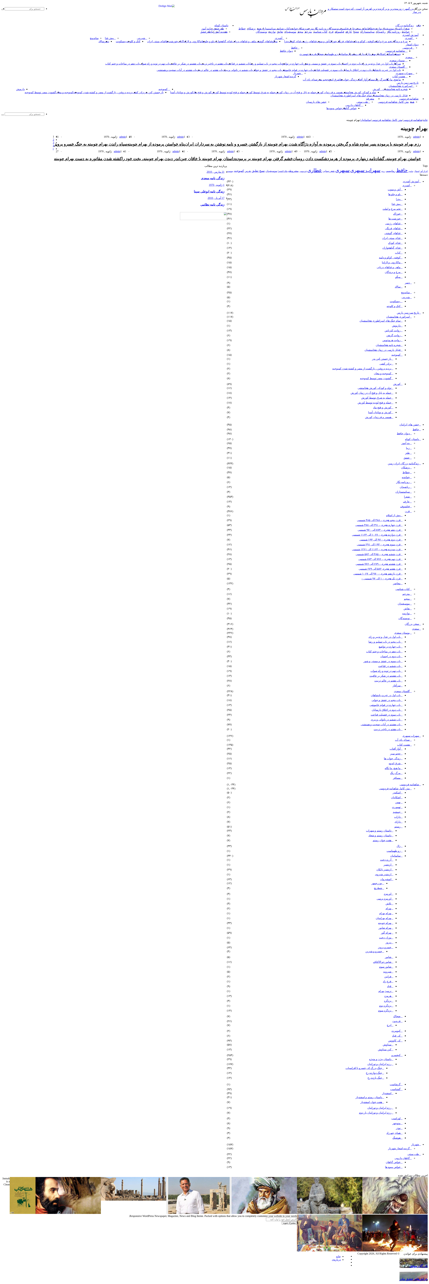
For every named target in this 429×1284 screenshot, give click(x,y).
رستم (355, 54)
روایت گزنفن (393, 335)
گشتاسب (395, 1089)
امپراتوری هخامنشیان (400, 86)
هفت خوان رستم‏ (382, 840)
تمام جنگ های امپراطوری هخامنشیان (351, 95)
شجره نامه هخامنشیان (395, 89)
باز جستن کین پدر (154, 92)
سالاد (101, 41)
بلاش (388, 903)
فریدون (312, 54)
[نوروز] (329, 1250)
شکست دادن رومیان (310, 158)
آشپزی (408, 38)
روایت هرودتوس (391, 340)
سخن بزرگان (412, 624)
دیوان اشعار (412, 44)
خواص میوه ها (334, 108)
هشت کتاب (398, 76)
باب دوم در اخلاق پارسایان (356, 70)
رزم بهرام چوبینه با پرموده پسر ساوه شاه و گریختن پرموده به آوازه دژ (363, 144)
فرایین (387, 976)
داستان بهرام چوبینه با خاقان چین (207, 158)
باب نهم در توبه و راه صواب (155, 63)
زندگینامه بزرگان (404, 25)
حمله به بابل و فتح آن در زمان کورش (295, 92)
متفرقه (370, 98)
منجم (358, 28)
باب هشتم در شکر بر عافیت (185, 63)
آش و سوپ (323, 41)
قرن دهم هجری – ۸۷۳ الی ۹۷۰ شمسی (379, 529)
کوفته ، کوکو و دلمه (363, 41)
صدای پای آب (310, 79)
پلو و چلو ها (208, 41)
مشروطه (293, 171)
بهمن (398, 802)
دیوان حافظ (286, 50)
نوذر (398, 1128)
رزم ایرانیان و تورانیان (379, 1064)
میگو (398, 277)
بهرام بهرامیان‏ (383, 918)
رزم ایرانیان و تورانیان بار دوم (375, 1112)
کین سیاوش (384, 1049)
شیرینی (141, 38)
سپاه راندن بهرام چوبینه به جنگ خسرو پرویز (90, 144)
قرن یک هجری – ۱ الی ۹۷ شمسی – (381, 578)
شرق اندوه (334, 79)
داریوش (20, 89)
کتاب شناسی (282, 28)
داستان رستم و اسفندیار (369, 1097)
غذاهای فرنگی (344, 41)
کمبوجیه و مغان (64, 92)
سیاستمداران (268, 28)
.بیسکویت (121, 41)
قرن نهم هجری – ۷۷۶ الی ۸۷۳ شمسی (379, 559)
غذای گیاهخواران (223, 41)
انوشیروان (385, 879)
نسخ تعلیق (258, 171)
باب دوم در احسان (351, 63)
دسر (407, 282)
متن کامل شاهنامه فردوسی (393, 101)
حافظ (294, 47)
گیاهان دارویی (353, 105)
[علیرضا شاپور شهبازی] (199, 1213)
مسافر (371, 79)
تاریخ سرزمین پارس (407, 83)
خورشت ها (172, 41)
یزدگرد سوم (384, 1010)
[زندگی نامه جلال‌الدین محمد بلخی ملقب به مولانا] (264, 1213)
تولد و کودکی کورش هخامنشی (359, 92)
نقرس (248, 171)
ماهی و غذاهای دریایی (244, 41)
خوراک (333, 41)
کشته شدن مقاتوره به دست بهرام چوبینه (88, 158)
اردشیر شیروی (383, 874)
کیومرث (396, 1030)
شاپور (388, 957)
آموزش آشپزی (410, 35)
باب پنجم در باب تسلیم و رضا (266, 63)
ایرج (389, 1025)
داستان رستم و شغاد (380, 835)
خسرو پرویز (384, 947)
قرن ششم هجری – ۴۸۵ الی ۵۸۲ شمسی (378, 554)
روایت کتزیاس (393, 330)
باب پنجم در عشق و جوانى (267, 70)
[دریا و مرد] (23, 1213)
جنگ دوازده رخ (374, 1073)
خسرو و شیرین (373, 951)
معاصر (397, 583)
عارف (351, 28)
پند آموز (205, 28)
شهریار (297, 73)
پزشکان (302, 28)
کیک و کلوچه (133, 41)
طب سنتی (362, 101)
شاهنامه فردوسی (395, 50)
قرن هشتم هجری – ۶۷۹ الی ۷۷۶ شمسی (378, 564)
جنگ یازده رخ (374, 1077)
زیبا (408, 448)
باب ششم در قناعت (238, 63)
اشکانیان (380, 54)
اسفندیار (386, 1093)
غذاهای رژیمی (309, 41)
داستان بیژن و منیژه (380, 1059)
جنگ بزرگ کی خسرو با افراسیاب (364, 1068)
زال (398, 846)
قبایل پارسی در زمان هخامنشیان (390, 95)
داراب (367, 54)
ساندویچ (94, 38)
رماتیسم (390, 171)
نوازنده (378, 28)
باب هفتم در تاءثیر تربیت (214, 63)
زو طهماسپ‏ (330, 54)
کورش (376, 89)
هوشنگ (396, 1137)
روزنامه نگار (320, 28)
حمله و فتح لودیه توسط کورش (228, 92)
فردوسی (407, 47)
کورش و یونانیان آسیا (181, 92)
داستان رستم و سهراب (378, 830)
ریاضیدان (399, 28)
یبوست (230, 171)
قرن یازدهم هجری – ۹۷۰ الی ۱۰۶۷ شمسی (377, 573)
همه (259, 28)
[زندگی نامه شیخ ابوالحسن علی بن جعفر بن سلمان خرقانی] (329, 1213)
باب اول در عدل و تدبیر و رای (377, 63)
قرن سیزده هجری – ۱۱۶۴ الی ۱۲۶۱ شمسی (376, 549)
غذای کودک (295, 41)
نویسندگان (333, 28)
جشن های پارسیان (316, 101)
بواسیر (410, 171)
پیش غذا (109, 38)
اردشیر (387, 864)
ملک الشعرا (283, 171)
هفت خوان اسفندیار (371, 1102)
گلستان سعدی (397, 66)
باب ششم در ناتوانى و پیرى (238, 70)
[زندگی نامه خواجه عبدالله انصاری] (395, 1213)
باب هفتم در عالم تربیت (210, 70)
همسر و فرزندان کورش (329, 92)
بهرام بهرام (385, 913)
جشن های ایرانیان (409, 424)
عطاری (314, 170)
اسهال (416, 171)
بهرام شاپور (385, 927)
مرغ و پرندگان (400, 41)
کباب (398, 252)
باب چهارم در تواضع (292, 63)
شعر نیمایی (329, 171)
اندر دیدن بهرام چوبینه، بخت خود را (151, 158)
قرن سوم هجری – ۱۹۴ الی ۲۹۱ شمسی (379, 544)
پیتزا (286, 41)
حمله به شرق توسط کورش (260, 92)
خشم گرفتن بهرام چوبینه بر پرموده (264, 158)
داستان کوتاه (221, 25)
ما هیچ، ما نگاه (393, 79)
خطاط (370, 28)
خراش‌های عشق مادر (414, 1279)
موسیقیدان (388, 28)
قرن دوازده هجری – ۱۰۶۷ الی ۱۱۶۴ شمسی (376, 534)
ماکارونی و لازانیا (192, 41)
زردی (383, 171)
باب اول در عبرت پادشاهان (386, 70)
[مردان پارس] (312, 18)
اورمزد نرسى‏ (384, 898)
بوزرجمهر (377, 883)
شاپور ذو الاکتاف (382, 961)
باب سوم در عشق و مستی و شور (322, 63)
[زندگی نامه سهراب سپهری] (68, 1213)
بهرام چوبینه (384, 923)
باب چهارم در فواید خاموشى (297, 70)
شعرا (407, 28)
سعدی (408, 57)
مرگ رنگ (380, 79)
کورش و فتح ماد (202, 92)
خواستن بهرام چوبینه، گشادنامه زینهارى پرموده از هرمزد (374, 158)
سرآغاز (397, 63)
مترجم (310, 28)
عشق (216, 28)
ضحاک (319, 54)
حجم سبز (323, 79)
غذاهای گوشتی (264, 41)
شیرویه (387, 971)
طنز (407, 452)
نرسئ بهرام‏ (384, 991)
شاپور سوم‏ (385, 966)
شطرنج (378, 888)
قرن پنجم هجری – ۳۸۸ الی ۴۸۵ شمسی (379, 520)
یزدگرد (387, 1000)
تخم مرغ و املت (383, 41)
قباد (389, 986)
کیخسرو (396, 1055)
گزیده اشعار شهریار (285, 76)
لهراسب (396, 1118)
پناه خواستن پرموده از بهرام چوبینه (156, 144)
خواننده (294, 28)
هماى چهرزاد (393, 1133)
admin (416, 136)
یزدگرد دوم (385, 1005)
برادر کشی (138, 92)
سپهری (342, 170)
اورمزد (387, 893)
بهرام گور (386, 932)
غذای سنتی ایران (156, 41)
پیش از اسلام (393, 515)
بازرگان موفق (419, 1266)
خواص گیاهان (349, 108)
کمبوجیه (163, 89)
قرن (331, 31)
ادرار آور (424, 171)
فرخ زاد (387, 981)
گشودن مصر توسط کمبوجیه (40, 92)
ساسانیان (342, 54)
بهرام (388, 908)
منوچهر (396, 1123)
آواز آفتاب (361, 79)
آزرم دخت (385, 859)
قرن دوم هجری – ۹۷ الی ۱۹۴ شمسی (380, 539)
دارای (361, 54)
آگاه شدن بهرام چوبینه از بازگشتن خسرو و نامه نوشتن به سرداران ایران (245, 144)
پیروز (388, 942)
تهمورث (303, 54)
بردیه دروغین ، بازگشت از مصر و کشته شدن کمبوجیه (102, 92)
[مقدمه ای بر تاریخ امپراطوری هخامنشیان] (133, 1199)
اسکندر (389, 54)
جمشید (397, 54)
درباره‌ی (336, 1259)
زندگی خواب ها (348, 79)
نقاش (364, 28)
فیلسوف (343, 28)
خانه (425, 120)
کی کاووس (394, 1040)
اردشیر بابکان (383, 869)
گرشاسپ (395, 1084)
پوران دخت (385, 937)
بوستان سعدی (397, 60)
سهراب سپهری (404, 73)
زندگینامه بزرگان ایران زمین (403, 463)
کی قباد (396, 1035)
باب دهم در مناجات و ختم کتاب (122, 63)
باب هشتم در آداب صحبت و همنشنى (177, 70)
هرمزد (387, 996)
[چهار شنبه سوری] (395, 1250)
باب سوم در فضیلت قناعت (327, 70)
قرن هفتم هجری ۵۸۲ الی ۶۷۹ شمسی (380, 568)
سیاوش (387, 1044)
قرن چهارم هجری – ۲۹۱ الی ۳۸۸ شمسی (378, 525)
